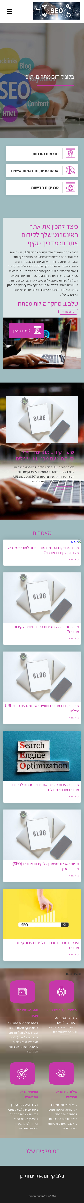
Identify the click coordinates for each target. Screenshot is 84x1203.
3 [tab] (39, 510)
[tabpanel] (42, 449)
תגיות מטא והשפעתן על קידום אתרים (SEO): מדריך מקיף (45, 866)
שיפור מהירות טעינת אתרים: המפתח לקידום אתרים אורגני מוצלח (45, 787)
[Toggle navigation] (9, 11)
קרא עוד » (64, 496)
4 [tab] (33, 510)
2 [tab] (45, 510)
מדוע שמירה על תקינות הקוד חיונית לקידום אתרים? (46, 629)
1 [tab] (51, 510)
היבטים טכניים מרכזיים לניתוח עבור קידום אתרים (47, 945)
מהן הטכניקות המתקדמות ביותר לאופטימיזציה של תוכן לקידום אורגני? (43, 550)
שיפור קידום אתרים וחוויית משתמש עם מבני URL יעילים (42, 708)
